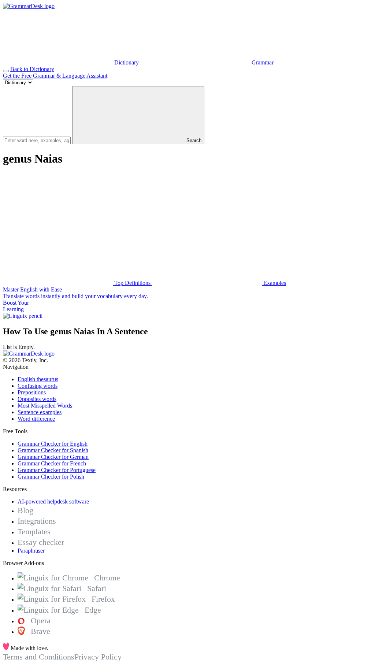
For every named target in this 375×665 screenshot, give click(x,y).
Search (193, 140)
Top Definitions (132, 283)
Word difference (36, 419)
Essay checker (41, 542)
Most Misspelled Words (45, 405)
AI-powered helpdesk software (53, 501)
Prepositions (32, 392)
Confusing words (37, 386)
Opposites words (37, 399)
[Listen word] (58, 226)
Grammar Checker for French (52, 463)
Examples (274, 283)
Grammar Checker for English (53, 444)
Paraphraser (31, 550)
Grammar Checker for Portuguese (57, 470)
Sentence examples (40, 412)
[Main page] (29, 6)
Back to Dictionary (32, 69)
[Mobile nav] (6, 71)
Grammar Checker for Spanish (53, 450)
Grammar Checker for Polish (51, 476)
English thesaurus (38, 379)
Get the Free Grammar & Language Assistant (55, 76)
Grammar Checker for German (53, 457)
